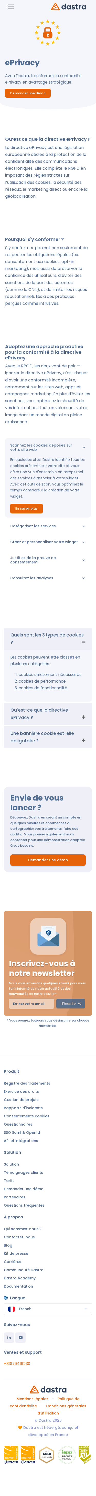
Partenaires (14, 1197)
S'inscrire (68, 1003)
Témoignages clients (23, 1172)
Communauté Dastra (24, 1269)
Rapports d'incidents (23, 1107)
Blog (8, 1245)
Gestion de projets (21, 1099)
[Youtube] (20, 1337)
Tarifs (9, 1180)
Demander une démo (28, 93)
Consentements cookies (26, 1116)
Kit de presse (16, 1253)
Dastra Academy (20, 1278)
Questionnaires (18, 1124)
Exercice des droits (21, 1091)
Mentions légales (32, 1398)
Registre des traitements (27, 1083)
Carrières (12, 1261)
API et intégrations (21, 1140)
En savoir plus (26, 508)
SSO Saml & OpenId (22, 1132)
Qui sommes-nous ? (22, 1228)
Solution (11, 1164)
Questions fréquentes (24, 1205)
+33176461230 (17, 1363)
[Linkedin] (9, 1337)
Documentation (18, 1286)
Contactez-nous (19, 1237)
